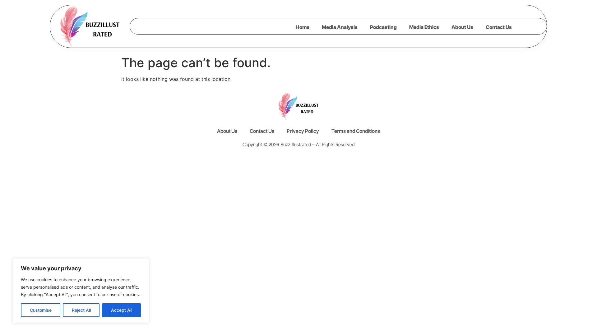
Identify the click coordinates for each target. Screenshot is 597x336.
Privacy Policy (303, 131)
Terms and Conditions (355, 131)
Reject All (81, 310)
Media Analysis (340, 27)
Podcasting (383, 27)
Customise (41, 310)
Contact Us (499, 27)
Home (302, 27)
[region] (80, 291)
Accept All (121, 310)
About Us (462, 27)
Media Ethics (424, 27)
